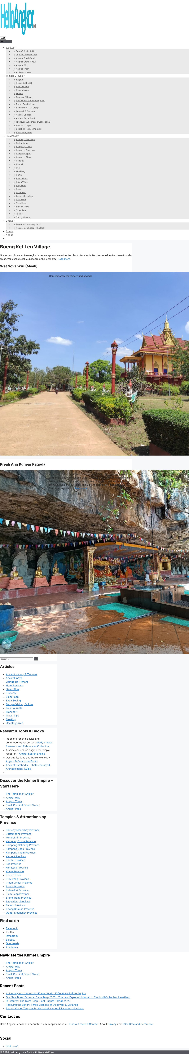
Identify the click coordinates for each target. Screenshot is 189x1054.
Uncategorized (14, 723)
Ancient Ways (14, 678)
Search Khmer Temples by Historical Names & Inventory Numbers (45, 1008)
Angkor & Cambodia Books (22, 761)
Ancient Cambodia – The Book (30, 228)
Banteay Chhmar (24, 97)
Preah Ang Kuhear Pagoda (22, 464)
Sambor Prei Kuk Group (27, 107)
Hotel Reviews (14, 685)
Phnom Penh (22, 178)
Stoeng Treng (22, 206)
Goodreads (12, 943)
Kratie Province (15, 871)
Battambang (22, 143)
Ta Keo (19, 213)
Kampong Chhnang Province (22, 845)
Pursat (19, 189)
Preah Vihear (22, 182)
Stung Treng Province (18, 897)
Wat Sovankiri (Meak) (19, 266)
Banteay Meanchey (25, 139)
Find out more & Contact (83, 1024)
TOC (125, 1024)
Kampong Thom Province (21, 852)
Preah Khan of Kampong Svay (30, 100)
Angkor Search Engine (32, 753)
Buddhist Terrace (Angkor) (29, 129)
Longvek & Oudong (25, 111)
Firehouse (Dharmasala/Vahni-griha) (33, 122)
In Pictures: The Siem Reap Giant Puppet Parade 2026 (38, 1000)
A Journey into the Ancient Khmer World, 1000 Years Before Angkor (46, 993)
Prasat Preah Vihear (25, 104)
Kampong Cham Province (21, 841)
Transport (11, 711)
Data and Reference (141, 1024)
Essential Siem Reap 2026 (28, 224)
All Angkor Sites (23, 72)
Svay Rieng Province (18, 901)
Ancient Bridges (23, 114)
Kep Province (13, 863)
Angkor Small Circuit (26, 58)
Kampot (20, 160)
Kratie (19, 175)
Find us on (12, 1046)
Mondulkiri (21, 192)
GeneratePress (46, 1052)
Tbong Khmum (23, 217)
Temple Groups (14, 75)
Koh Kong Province (17, 867)
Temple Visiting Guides (19, 704)
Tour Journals (14, 708)
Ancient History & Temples (21, 674)
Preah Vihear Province (19, 882)
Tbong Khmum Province (20, 909)
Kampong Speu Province (20, 848)
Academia (12, 947)
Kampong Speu (23, 153)
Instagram (12, 935)
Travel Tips (12, 715)
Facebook (12, 928)
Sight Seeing (13, 700)
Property (11, 693)
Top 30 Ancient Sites (26, 51)
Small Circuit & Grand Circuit (22, 805)
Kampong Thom (23, 157)
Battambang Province (18, 833)
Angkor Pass (13, 808)
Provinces (11, 135)
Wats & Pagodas (24, 132)
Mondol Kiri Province (18, 837)
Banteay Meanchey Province (23, 830)
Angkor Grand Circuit (26, 61)
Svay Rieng (21, 210)
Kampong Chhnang (25, 150)
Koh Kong (20, 171)
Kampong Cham (24, 146)
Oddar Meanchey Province (21, 912)
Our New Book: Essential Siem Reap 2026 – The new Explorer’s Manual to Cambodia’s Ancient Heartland (68, 997)
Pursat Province (15, 886)
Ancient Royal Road (25, 118)
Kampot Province (16, 856)
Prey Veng (21, 185)
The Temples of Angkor (20, 793)
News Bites (12, 689)
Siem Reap (21, 203)
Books (9, 220)
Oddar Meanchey (24, 196)
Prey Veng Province (17, 878)
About (9, 234)
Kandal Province (15, 860)
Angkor (10, 47)
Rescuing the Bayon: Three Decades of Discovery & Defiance (42, 1004)
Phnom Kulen (22, 86)
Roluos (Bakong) (24, 83)
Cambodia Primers (17, 681)
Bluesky (10, 939)
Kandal (19, 164)
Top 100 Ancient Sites (26, 54)
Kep (18, 167)
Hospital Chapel (23, 125)
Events (9, 231)
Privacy (112, 1024)
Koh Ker (19, 93)
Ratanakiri (21, 199)
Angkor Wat (21, 65)
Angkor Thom (22, 68)
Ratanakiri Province (17, 890)
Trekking (11, 719)
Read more (64, 258)
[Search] (36, 658)
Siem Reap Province (18, 894)
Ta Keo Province (15, 905)
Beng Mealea (22, 90)
